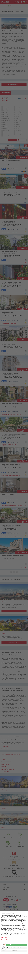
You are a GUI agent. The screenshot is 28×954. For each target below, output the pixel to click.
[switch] (3, 948)
